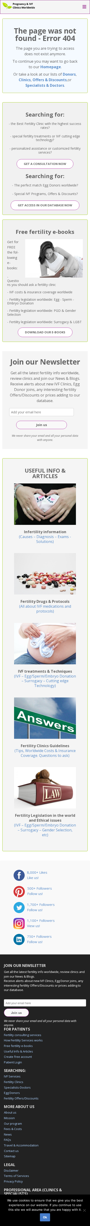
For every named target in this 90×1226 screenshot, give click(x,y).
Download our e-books (45, 332)
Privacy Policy (13, 1181)
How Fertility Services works (23, 1040)
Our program (13, 1123)
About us (10, 1112)
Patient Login (13, 1062)
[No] (84, 1210)
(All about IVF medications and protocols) (45, 606)
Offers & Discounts (50, 79)
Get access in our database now (45, 205)
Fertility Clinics (13, 1082)
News (8, 1134)
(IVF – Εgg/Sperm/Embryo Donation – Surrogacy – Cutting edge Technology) (45, 678)
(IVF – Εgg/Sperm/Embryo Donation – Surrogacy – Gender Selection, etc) (45, 825)
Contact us (11, 1151)
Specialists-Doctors (17, 1087)
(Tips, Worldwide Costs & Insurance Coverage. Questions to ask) (45, 750)
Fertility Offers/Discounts (21, 1098)
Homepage (50, 66)
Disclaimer (11, 1170)
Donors (69, 74)
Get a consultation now (45, 164)
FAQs (7, 1140)
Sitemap (9, 1156)
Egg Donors (12, 1093)
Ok (45, 1217)
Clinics (25, 79)
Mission (9, 1118)
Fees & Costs (13, 1129)
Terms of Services (16, 1176)
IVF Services (12, 1076)
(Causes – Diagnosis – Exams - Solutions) (45, 536)
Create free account (18, 1057)
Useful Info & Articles (18, 1051)
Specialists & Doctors (44, 85)
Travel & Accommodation (21, 1145)
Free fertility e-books (18, 1046)
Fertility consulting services (22, 1035)
